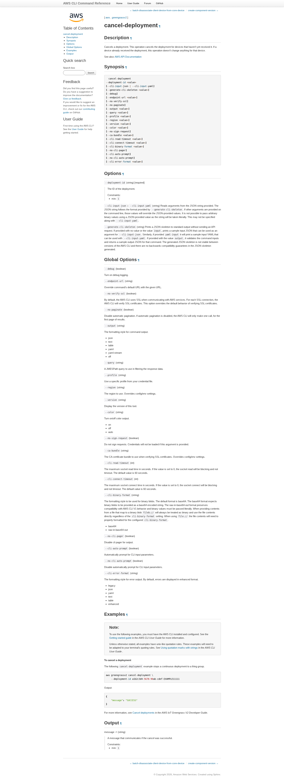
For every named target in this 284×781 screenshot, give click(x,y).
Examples (71, 50)
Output (69, 53)
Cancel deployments (143, 712)
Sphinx (216, 774)
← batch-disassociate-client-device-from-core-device (157, 10)
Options (70, 44)
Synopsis (71, 40)
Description (72, 37)
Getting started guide (120, 637)
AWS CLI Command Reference (86, 3)
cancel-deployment (73, 34)
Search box (69, 67)
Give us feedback (72, 98)
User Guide (133, 3)
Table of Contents (78, 28)
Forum (147, 3)
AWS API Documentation (128, 56)
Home (119, 3)
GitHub (159, 3)
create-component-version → (203, 10)
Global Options (74, 47)
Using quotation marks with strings (179, 647)
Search (91, 72)
